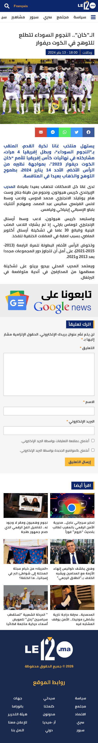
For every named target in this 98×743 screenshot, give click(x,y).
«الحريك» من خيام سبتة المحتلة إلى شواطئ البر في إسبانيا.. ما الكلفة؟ (28, 573)
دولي (49, 730)
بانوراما (17, 706)
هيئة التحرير (17, 714)
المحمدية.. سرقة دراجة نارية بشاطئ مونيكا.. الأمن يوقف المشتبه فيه (73, 619)
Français (21, 6)
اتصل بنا (17, 730)
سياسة (80, 17)
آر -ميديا (49, 722)
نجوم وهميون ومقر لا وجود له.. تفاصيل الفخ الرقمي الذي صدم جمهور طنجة (26, 527)
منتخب (69, 146)
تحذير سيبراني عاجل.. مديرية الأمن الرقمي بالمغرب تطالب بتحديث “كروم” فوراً (73, 527)
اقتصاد (80, 714)
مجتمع (63, 17)
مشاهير (18, 17)
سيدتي (49, 698)
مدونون (49, 714)
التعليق (87, 348)
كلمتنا (49, 706)
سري (47, 17)
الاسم (88, 402)
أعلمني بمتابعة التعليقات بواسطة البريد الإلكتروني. (55, 441)
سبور (34, 17)
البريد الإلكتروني (80, 421)
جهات (17, 698)
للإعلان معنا (17, 722)
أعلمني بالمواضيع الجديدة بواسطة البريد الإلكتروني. (54, 450)
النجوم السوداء (74, 152)
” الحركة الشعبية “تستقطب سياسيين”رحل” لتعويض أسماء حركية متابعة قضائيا (27, 619)
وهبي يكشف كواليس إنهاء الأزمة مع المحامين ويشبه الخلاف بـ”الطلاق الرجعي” (73, 573)
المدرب (9, 187)
